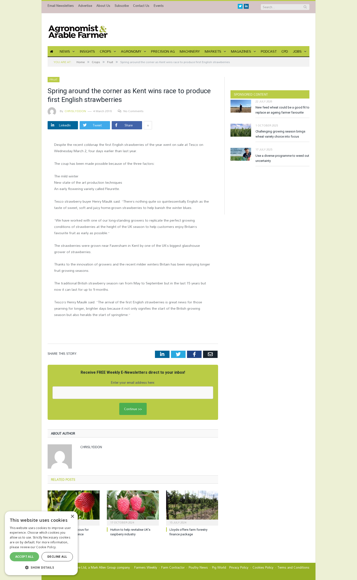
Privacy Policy (238, 567)
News (65, 51)
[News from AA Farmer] (78, 30)
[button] (41, 567)
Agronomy (131, 51)
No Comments (133, 111)
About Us (103, 5)
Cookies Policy (263, 567)
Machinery (190, 51)
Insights (87, 51)
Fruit (54, 79)
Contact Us (141, 5)
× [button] (72, 516)
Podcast (269, 51)
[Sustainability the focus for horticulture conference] (74, 507)
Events (159, 5)
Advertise (85, 5)
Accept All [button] (24, 557)
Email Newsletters (61, 5)
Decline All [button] (57, 557)
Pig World (219, 567)
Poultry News (198, 567)
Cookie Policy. (46, 547)
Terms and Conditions (293, 567)
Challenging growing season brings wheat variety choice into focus (280, 134)
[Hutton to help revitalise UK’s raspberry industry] (133, 507)
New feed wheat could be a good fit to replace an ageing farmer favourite (282, 110)
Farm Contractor (173, 567)
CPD (284, 51)
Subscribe (122, 5)
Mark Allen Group (103, 567)
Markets (213, 51)
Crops (105, 51)
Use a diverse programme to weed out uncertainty (282, 158)
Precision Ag (163, 51)
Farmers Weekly (145, 567)
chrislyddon (75, 111)
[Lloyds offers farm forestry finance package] (192, 507)
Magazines (241, 51)
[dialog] (41, 543)
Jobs (297, 51)
